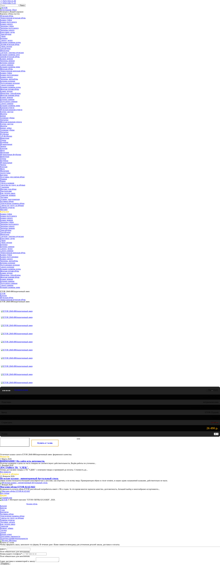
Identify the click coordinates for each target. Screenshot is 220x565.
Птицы (3, 140)
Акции (3, 532)
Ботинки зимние (7, 63)
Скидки (3, 530)
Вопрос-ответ (6, 534)
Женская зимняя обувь (9, 95)
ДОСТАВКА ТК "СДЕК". (14, 467)
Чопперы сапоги (7, 30)
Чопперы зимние (7, 61)
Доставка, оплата (7, 522)
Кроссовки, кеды (7, 32)
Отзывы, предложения (10, 199)
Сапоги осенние (7, 85)
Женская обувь (6, 69)
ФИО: (3, 549)
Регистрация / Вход (8, 10)
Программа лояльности (10, 536)
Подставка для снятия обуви (12, 177)
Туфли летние (6, 46)
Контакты (4, 512)
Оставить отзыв (21, 390)
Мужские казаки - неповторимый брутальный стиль (29, 478)
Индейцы (4, 142)
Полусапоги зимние (8, 101)
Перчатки (4, 120)
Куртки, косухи (6, 112)
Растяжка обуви (7, 201)
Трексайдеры (5, 34)
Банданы (4, 175)
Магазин (4, 209)
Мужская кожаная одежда (11, 110)
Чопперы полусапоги (9, 28)
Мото (2, 150)
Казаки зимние (6, 59)
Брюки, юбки (6, 128)
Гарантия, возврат (8, 195)
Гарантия (4, 526)
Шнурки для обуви (8, 189)
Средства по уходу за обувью (12, 185)
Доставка (4, 197)
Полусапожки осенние (10, 83)
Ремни (3, 181)
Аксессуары (5, 173)
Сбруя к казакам (7, 183)
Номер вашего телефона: (11, 554)
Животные (4, 138)
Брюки (3, 116)
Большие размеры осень (10, 42)
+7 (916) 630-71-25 (8, 3)
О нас (2, 510)
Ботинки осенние (7, 81)
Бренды (3, 508)
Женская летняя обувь (9, 89)
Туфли (3, 36)
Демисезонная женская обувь (12, 71)
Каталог (3, 295)
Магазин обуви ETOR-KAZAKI (17, 487)
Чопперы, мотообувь (9, 79)
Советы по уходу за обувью (12, 205)
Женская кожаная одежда (11, 122)
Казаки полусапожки (9, 75)
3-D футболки (6, 136)
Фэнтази (3, 148)
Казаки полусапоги (8, 22)
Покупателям (6, 191)
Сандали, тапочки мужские (12, 52)
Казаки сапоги (6, 24)
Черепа (3, 146)
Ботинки (4, 38)
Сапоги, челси (6, 40)
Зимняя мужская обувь (10, 57)
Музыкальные (6, 144)
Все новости (5, 472)
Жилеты (3, 114)
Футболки (4, 134)
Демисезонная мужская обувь (13, 18)
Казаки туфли (6, 20)
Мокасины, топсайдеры (10, 93)
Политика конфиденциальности (14, 538)
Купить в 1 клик (45, 443)
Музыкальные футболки (10, 154)
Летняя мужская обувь (9, 44)
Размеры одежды (7, 207)
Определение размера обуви (12, 203)
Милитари (4, 152)
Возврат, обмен (6, 528)
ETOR (2, 293)
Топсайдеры (5, 48)
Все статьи (4, 493)
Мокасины (4, 50)
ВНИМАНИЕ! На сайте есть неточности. (22, 461)
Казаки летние (6, 91)
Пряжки (3, 179)
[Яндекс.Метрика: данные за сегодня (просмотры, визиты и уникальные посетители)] (8, 541)
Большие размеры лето (10, 55)
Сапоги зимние (6, 65)
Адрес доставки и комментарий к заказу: (17, 561)
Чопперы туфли (7, 26)
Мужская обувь (6, 16)
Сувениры (4, 187)
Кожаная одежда (7, 108)
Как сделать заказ (7, 193)
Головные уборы (7, 118)
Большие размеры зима (10, 67)
